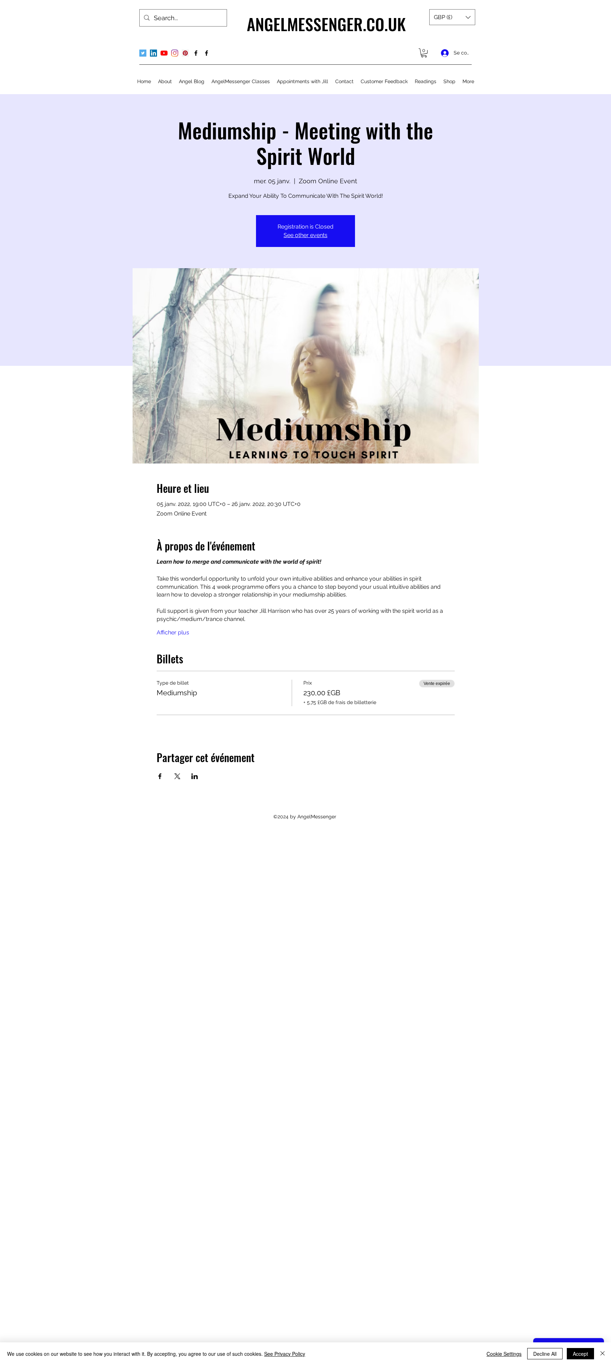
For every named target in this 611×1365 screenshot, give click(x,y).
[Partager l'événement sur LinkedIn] (194, 776)
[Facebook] (195, 53)
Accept (580, 1353)
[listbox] (452, 17)
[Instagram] (174, 53)
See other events (305, 235)
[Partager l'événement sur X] (177, 776)
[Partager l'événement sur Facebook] (160, 776)
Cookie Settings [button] (504, 1353)
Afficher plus (173, 632)
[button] (452, 17)
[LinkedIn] (153, 53)
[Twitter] (142, 53)
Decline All (545, 1353)
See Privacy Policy (284, 1353)
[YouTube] (164, 53)
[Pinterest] (185, 53)
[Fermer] (602, 1353)
